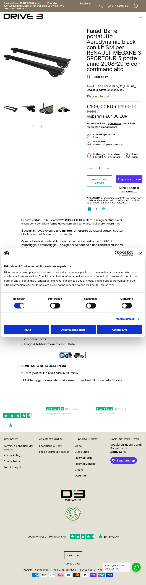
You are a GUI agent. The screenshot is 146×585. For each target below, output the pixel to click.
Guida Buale (82, 452)
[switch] (55, 306)
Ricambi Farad (83, 458)
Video (78, 446)
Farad (90, 86)
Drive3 (69, 563)
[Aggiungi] (108, 168)
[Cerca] (101, 6)
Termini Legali (12, 467)
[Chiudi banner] (140, 253)
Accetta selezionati (73, 329)
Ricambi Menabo (85, 464)
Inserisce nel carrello (99, 181)
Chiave (79, 469)
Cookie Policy (12, 461)
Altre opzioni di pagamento (129, 189)
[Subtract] (91, 168)
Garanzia (80, 475)
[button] (89, 209)
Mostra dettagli (125, 318)
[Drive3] (23, 16)
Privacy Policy (12, 455)
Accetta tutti (119, 329)
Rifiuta (27, 329)
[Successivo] (42, 126)
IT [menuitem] (142, 5)
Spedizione (114, 123)
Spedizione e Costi (50, 446)
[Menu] (140, 16)
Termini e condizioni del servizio (18, 447)
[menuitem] (118, 6)
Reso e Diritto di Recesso (54, 452)
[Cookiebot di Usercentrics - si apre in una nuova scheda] (117, 253)
